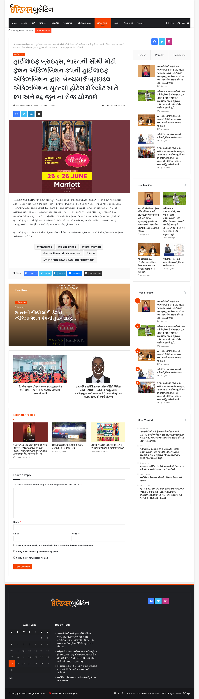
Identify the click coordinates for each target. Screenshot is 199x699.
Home (14, 23)
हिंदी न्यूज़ (186, 693)
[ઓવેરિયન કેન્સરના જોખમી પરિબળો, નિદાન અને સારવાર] (146, 138)
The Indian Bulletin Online (27, 105)
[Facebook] (16, 114)
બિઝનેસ (55, 23)
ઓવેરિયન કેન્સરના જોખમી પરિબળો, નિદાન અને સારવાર (173, 262)
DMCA (164, 693)
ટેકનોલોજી (128, 23)
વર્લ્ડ (33, 23)
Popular (159, 55)
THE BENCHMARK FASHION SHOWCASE (69, 260)
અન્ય (139, 23)
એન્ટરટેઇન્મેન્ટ (84, 23)
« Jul (11, 678)
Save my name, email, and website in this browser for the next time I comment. (55, 545)
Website (76, 533)
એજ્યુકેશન (68, 23)
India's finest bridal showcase (63, 253)
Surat (91, 253)
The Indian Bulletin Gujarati (65, 693)
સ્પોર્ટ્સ (116, 23)
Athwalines (45, 246)
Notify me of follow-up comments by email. (37, 551)
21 (36, 657)
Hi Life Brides (68, 246)
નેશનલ (24, 23)
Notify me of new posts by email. (32, 558)
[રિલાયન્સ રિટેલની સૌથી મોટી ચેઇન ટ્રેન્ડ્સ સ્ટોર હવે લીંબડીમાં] (69, 432)
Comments (179, 55)
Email (17, 533)
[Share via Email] (39, 114)
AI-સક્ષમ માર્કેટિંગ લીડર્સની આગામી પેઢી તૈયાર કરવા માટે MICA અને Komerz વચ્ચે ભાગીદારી (147, 265)
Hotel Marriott (92, 246)
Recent (142, 55)
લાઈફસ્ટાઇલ (102, 23)
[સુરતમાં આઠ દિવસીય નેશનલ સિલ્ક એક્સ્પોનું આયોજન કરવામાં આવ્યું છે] (108, 432)
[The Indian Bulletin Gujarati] (32, 9)
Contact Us (153, 693)
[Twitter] (24, 114)
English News (174, 693)
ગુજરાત (42, 23)
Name (17, 522)
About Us (131, 693)
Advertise (142, 693)
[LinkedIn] (31, 114)
